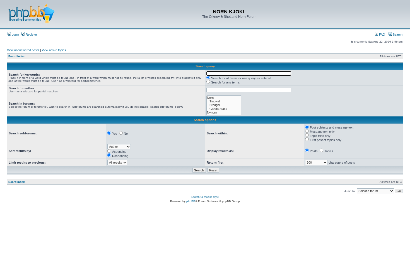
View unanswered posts (23, 50)
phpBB (190, 201)
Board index (16, 56)
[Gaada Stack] (224, 109)
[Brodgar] (224, 105)
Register (31, 34)
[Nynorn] (224, 112)
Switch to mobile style (205, 196)
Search (397, 34)
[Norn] (224, 98)
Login (15, 34)
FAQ (381, 34)
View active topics (54, 50)
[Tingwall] (224, 101)
